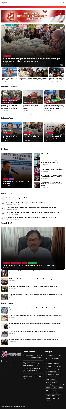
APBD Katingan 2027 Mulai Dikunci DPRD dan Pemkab (24, 271)
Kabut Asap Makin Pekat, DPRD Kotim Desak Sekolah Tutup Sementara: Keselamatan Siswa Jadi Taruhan (36, 295)
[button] (60, 3)
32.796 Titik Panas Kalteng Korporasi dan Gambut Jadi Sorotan (31, 106)
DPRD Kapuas (49, 366)
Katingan (54, 387)
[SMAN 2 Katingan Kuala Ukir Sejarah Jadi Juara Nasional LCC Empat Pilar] (37, 172)
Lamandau (60, 392)
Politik (16, 7)
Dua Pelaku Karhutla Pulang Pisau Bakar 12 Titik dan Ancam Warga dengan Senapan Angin (32, 212)
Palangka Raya (39, 7)
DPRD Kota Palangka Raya (53, 369)
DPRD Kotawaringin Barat (52, 371)
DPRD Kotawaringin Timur (52, 374)
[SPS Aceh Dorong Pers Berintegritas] (37, 158)
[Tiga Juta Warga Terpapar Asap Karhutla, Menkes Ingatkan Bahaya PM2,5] (37, 187)
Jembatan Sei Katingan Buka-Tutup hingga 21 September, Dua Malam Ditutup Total (31, 217)
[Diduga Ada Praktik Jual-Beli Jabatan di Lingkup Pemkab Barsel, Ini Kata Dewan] (4, 336)
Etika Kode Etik (10, 363)
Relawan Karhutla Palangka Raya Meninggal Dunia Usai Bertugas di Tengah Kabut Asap (56, 80)
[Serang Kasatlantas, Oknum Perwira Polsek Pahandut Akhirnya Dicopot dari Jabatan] (9, 76)
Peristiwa (48, 398)
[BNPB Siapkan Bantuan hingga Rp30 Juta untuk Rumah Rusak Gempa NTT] (37, 180)
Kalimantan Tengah (26, 7)
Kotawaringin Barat (7, 102)
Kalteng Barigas (50, 385)
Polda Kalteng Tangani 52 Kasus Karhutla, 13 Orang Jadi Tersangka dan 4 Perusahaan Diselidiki (54, 106)
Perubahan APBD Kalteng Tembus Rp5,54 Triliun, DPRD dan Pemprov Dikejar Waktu (33, 286)
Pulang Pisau (56, 398)
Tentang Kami (6, 361)
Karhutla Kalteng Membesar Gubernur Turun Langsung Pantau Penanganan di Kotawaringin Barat (11, 107)
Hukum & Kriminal (6, 7)
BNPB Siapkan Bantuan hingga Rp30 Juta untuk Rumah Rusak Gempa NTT (52, 175)
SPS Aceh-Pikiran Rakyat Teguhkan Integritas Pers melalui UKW (51, 161)
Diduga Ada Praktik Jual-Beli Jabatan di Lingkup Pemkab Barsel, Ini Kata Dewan (28, 265)
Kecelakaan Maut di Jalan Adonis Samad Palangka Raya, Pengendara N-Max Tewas (40, 80)
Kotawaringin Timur (51, 392)
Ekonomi (48, 377)
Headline (5, 100)
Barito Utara (58, 355)
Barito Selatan (50, 7)
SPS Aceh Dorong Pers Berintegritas (51, 154)
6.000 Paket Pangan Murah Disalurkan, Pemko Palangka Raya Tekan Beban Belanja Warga (31, 60)
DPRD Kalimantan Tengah (52, 363)
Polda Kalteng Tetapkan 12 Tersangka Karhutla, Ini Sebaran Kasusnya (26, 203)
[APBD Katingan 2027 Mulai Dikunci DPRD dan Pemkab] (4, 275)
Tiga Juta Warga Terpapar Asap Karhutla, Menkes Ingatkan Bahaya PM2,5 (51, 183)
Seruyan (48, 400)
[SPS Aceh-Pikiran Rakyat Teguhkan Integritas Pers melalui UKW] (37, 165)
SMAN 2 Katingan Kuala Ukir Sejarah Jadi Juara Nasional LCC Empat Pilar (52, 168)
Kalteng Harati (60, 385)
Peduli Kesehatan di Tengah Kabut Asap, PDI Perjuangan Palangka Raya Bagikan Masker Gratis (54, 137)
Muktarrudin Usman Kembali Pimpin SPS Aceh (16, 182)
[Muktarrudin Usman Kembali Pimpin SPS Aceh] (16, 170)
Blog (47, 358)
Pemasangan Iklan (7, 365)
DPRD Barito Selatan (16, 263)
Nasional (12, 179)
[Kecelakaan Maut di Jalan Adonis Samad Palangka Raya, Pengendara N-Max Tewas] (40, 76)
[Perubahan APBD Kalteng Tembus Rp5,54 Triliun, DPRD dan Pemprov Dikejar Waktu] (4, 291)
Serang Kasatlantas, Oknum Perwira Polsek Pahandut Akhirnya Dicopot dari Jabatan (9, 80)
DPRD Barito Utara (50, 361)
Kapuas (48, 387)
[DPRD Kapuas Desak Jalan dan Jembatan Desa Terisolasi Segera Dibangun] (4, 283)
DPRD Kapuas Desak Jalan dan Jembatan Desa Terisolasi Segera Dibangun (31, 279)
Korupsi (61, 387)
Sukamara (60, 7)
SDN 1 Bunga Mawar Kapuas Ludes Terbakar (19, 198)
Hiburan (61, 377)
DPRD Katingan (59, 366)
